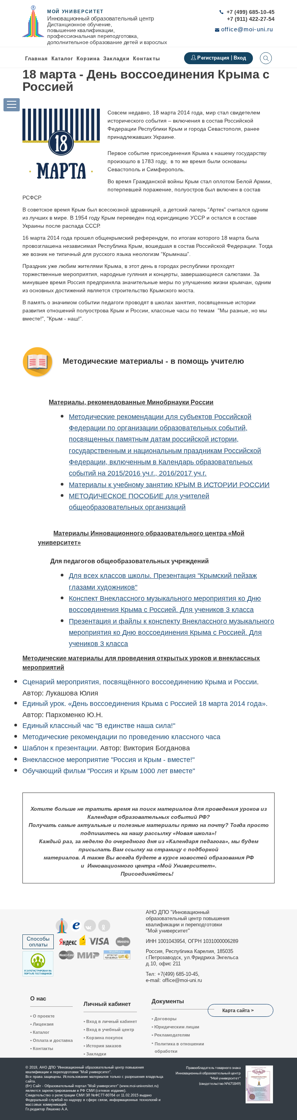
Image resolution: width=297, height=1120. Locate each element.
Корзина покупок (103, 1037)
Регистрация (214, 58)
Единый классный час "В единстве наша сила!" (98, 726)
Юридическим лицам (175, 1027)
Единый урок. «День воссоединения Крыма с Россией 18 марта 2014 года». (145, 703)
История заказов (102, 1045)
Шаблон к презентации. (60, 748)
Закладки (95, 1054)
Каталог (62, 58)
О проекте (42, 1016)
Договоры (164, 1018)
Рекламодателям (171, 1035)
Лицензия (41, 1024)
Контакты (146, 58)
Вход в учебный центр (109, 1029)
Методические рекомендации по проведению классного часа (121, 737)
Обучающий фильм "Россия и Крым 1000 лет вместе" (108, 771)
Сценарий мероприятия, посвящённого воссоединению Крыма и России (139, 682)
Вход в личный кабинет (110, 1021)
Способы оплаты (38, 942)
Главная (36, 58)
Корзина (88, 58)
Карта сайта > (238, 1010)
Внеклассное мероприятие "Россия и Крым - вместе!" (108, 760)
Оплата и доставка (51, 1040)
